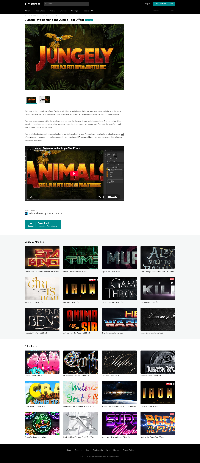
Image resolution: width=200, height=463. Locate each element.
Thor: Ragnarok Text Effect (112, 333)
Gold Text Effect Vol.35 (111, 376)
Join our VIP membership (80, 137)
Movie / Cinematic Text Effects (50, 16)
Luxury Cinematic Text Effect (152, 333)
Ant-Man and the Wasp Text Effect (76, 333)
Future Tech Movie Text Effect (75, 271)
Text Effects (40, 11)
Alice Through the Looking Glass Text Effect (157, 271)
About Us (78, 450)
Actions (53, 11)
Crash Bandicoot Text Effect (36, 406)
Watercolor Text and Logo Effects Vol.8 (78, 406)
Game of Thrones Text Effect (113, 302)
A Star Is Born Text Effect (34, 302)
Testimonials (156, 11)
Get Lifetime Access (164, 4)
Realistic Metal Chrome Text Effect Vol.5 (78, 437)
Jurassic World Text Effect (151, 376)
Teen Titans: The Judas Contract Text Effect (42, 271)
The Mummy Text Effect (150, 302)
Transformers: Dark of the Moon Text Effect (119, 406)
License (172, 11)
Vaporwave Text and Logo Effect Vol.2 (116, 437)
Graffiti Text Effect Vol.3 (34, 376)
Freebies (88, 11)
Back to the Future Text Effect (152, 437)
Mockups (74, 11)
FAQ (165, 11)
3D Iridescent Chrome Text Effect (76, 376)
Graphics (63, 11)
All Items (28, 11)
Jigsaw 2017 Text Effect (111, 271)
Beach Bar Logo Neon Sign (35, 437)
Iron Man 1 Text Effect (71, 302)
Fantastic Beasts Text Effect (36, 333)
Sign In (147, 4)
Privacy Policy (128, 450)
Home (27, 16)
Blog (87, 450)
